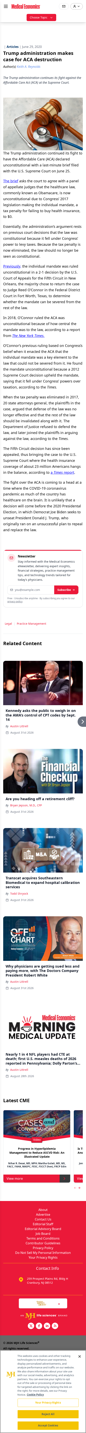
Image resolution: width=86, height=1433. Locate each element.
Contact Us (43, 1219)
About (43, 1210)
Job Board (43, 1233)
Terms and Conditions (43, 1238)
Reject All (48, 1414)
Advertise (43, 1214)
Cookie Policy (35, 1394)
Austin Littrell (19, 726)
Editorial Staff (43, 1224)
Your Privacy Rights (43, 1257)
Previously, (12, 266)
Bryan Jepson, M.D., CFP (26, 805)
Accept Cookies (48, 1425)
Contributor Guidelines (43, 1243)
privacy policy (14, 601)
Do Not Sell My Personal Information (43, 1252)
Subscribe (64, 590)
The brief (10, 181)
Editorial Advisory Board (43, 1229)
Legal (8, 623)
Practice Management (31, 623)
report (69, 472)
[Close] (79, 1356)
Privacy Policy (43, 1248)
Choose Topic (38, 17)
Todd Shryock (19, 893)
